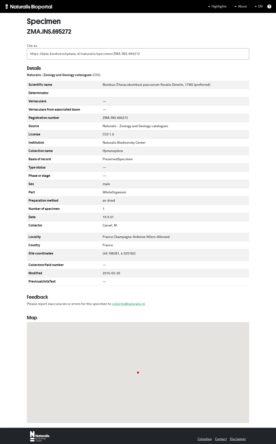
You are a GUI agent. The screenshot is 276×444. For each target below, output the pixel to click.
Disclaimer (238, 439)
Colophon (205, 439)
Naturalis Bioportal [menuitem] (31, 6)
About (242, 6)
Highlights (219, 6)
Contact (221, 439)
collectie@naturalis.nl (128, 304)
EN (260, 6)
